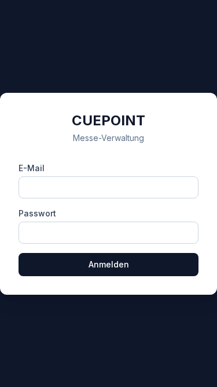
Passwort (37, 213)
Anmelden (109, 264)
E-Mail (32, 168)
